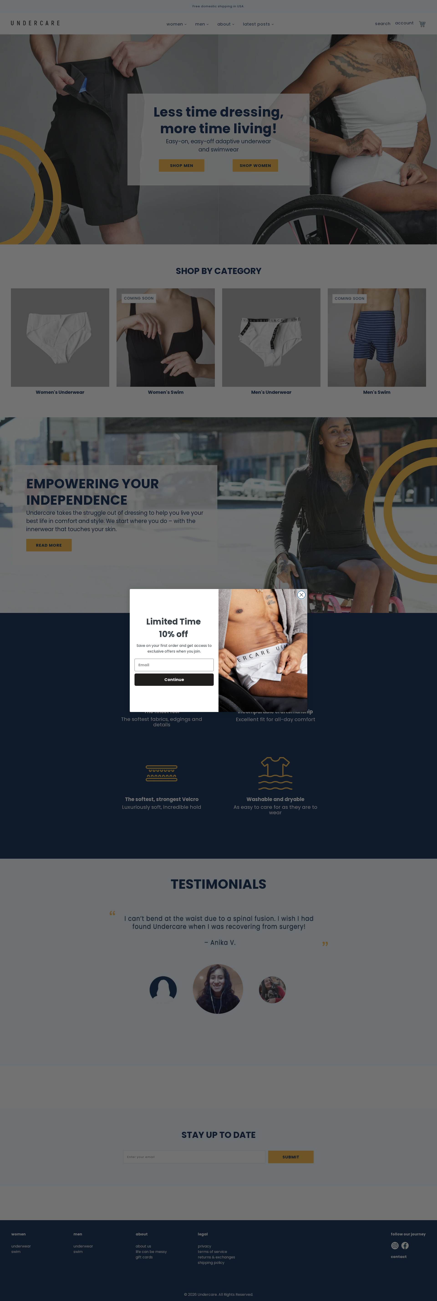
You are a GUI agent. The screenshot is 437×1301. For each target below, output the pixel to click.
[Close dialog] (301, 595)
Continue (174, 679)
